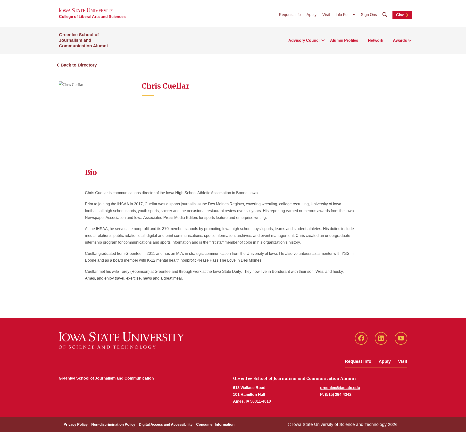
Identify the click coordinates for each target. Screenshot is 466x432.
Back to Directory (79, 65)
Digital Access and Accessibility (165, 424)
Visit (326, 15)
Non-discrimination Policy (113, 424)
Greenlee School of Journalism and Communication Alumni (83, 40)
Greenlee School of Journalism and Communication (106, 378)
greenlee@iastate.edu (340, 388)
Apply (311, 15)
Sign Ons (369, 15)
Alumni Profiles (344, 40)
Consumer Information (215, 424)
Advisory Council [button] (304, 40)
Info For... (343, 15)
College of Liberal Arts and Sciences (92, 17)
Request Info (290, 15)
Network (375, 40)
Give (400, 15)
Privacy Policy (76, 424)
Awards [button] (400, 40)
